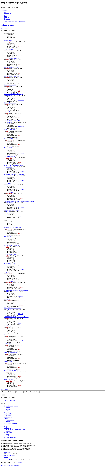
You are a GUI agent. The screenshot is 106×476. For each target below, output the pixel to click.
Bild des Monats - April (10, 103)
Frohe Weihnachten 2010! (11, 138)
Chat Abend (7, 299)
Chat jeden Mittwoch (9, 156)
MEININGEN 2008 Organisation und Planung (16, 317)
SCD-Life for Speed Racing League (13, 165)
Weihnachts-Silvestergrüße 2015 (12, 227)
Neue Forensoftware (9, 129)
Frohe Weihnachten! (9, 49)
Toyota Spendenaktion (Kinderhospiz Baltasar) (16, 290)
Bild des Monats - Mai (10, 85)
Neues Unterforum (9, 379)
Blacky (8, 211)
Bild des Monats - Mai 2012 (11, 58)
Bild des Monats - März (10, 254)
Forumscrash (7, 236)
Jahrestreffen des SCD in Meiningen (13, 94)
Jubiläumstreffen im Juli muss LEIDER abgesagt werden (19, 201)
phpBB (9, 459)
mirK (7, 59)
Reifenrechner (7, 343)
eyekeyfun (9, 42)
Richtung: (36, 391)
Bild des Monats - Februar (11, 111)
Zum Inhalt (3, 10)
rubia (7, 291)
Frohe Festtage (8, 326)
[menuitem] (5, 16)
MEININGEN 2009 (9, 263)
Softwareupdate (8, 40)
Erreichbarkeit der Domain (11, 370)
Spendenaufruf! (8, 361)
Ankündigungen (7, 25)
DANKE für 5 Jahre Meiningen (12, 308)
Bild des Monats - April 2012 (11, 67)
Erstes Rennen (8, 183)
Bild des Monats (8, 147)
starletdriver (9, 95)
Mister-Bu (20, 296)
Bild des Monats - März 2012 (11, 76)
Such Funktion (8, 334)
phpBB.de (19, 462)
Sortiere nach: (19, 391)
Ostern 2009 (7, 272)
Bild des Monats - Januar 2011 (12, 120)
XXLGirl (8, 309)
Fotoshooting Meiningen (10, 352)
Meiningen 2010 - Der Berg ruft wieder (14, 174)
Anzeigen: (5, 391)
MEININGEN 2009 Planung (11, 210)
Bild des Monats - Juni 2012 (11, 245)
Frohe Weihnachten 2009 (10, 192)
